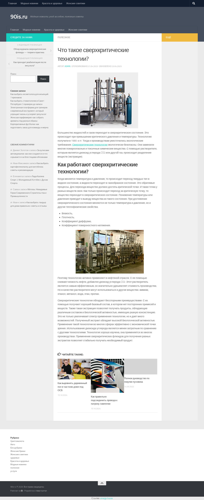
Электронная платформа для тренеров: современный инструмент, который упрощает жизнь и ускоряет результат (29, 110)
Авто (12, 444)
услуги (13, 471)
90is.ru (18, 16)
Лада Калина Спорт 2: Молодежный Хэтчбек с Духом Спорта (29, 179)
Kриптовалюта (17, 441)
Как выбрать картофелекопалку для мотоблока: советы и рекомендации (29, 166)
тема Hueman (41, 491)
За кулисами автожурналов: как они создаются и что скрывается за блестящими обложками (29, 153)
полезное (64, 37)
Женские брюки (17, 451)
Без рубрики (16, 448)
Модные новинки (29, 3)
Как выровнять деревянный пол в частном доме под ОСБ (72, 387)
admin (67, 66)
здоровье (14, 458)
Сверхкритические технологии (89, 144)
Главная (12, 3)
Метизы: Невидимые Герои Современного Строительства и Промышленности (28, 192)
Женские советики (75, 3)
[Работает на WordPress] (22, 491)
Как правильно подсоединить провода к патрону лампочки (104, 400)
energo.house (106, 498)
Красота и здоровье (52, 3)
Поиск (13, 74)
